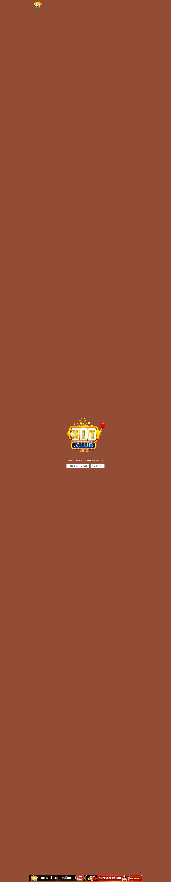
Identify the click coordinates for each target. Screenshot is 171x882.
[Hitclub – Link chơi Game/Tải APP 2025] (43, 4)
